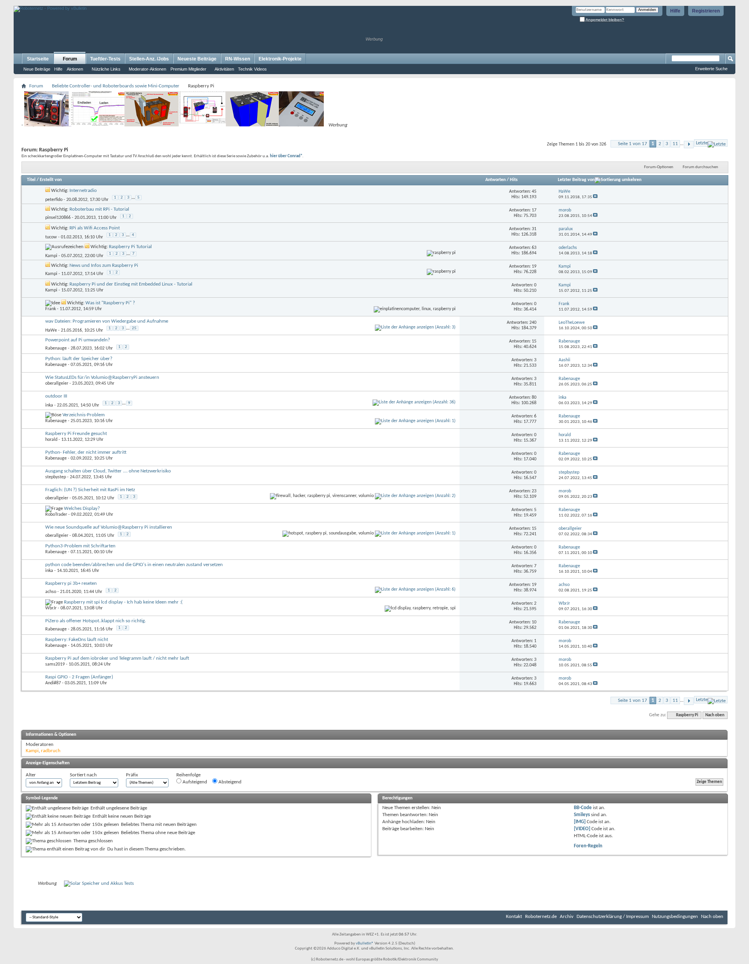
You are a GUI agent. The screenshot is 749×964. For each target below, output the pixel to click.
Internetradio (83, 190)
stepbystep (55, 477)
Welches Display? (82, 508)
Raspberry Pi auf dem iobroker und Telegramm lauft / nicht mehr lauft (117, 658)
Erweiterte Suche (711, 68)
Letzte (702, 143)
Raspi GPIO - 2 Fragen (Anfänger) (79, 677)
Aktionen (75, 69)
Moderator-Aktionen (147, 69)
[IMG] (580, 821)
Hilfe (675, 11)
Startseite (38, 59)
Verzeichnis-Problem (83, 414)
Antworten (495, 180)
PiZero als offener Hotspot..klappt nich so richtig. (95, 620)
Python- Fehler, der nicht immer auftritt (85, 452)
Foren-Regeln (588, 846)
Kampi (51, 256)
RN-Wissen (237, 59)
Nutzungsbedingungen (675, 916)
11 (675, 143)
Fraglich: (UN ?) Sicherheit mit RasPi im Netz (90, 489)
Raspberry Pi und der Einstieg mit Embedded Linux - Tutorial (130, 284)
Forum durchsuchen (700, 167)
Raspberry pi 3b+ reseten (71, 583)
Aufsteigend (194, 782)
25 (134, 328)
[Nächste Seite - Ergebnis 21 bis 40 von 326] (689, 144)
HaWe (51, 330)
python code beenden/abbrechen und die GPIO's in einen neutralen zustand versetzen (134, 564)
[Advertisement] (105, 3)
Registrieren (706, 11)
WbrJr (51, 608)
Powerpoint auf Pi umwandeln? (77, 340)
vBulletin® (365, 943)
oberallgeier (56, 383)
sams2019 (55, 664)
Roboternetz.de (541, 916)
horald (51, 439)
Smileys (582, 814)
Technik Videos (252, 69)
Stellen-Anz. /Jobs (149, 59)
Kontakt (514, 916)
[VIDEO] (582, 828)
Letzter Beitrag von (576, 180)
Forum (70, 59)
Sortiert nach (83, 775)
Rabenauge (56, 348)
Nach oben (714, 715)
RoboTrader (56, 514)
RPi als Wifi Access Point (94, 228)
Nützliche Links (106, 69)
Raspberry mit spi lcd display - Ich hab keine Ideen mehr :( (123, 602)
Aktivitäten (224, 69)
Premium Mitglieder (188, 69)
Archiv (566, 916)
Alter (31, 775)
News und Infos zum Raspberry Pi (103, 265)
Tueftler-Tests (105, 59)
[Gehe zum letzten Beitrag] (595, 197)
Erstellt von (51, 180)
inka (49, 405)
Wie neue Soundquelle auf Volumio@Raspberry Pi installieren (108, 527)
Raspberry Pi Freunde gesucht (76, 433)
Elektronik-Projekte (280, 59)
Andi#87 (53, 683)
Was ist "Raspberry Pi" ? (110, 302)
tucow (51, 237)
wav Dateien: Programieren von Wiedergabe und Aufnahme (106, 321)
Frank (50, 309)
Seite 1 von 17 (632, 143)
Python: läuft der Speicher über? (78, 358)
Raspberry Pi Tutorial (130, 246)
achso (50, 591)
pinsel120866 (58, 217)
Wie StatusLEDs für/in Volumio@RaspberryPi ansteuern (102, 377)
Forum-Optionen (658, 167)
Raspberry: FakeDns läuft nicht (76, 639)
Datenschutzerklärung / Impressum (613, 916)
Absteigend (229, 782)
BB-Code (583, 807)
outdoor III (56, 396)
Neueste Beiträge (197, 59)
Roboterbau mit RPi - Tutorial (99, 209)
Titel (31, 180)
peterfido (53, 199)
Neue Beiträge (36, 69)
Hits (514, 180)
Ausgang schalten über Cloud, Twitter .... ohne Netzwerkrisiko (108, 471)
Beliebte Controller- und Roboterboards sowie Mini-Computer (115, 86)
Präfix (132, 775)
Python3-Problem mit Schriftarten (80, 546)
